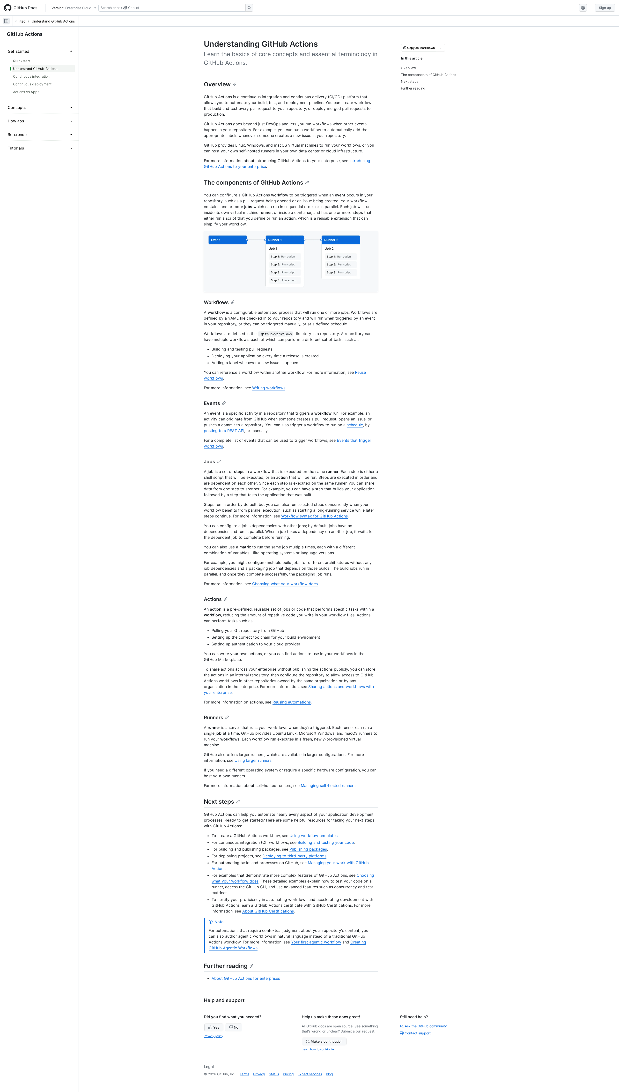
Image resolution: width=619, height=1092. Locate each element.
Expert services (310, 1074)
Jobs (209, 461)
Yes (216, 1027)
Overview (217, 84)
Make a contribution (326, 1041)
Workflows (216, 302)
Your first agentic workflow (316, 942)
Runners (213, 717)
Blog (329, 1074)
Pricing (288, 1074)
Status (274, 1074)
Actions (213, 599)
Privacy (259, 1074)
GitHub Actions (25, 34)
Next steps (219, 801)
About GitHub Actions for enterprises (246, 978)
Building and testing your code (326, 842)
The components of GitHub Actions (253, 182)
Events (212, 403)
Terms (244, 1074)
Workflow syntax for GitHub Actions (314, 516)
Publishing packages (308, 849)
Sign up (605, 8)
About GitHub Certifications (268, 911)
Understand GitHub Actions (53, 21)
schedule (355, 424)
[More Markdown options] (441, 48)
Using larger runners (253, 760)
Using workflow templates (313, 835)
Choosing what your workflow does (285, 583)
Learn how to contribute (318, 1049)
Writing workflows (268, 387)
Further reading (226, 965)
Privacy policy (213, 1036)
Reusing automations (292, 702)
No (236, 1027)
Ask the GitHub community (426, 1026)
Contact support (418, 1033)
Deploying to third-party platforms (294, 855)
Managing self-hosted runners (328, 785)
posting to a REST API (224, 430)
